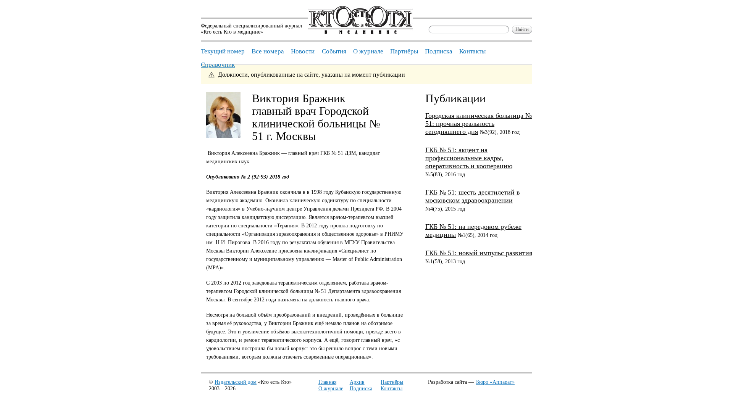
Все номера (268, 51)
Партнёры (392, 382)
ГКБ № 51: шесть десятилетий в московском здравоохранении (472, 196)
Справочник (218, 64)
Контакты (391, 388)
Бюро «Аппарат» (495, 382)
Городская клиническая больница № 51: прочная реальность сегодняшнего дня (478, 123)
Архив (357, 382)
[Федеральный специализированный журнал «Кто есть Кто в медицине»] (360, 32)
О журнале (330, 388)
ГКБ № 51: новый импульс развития (478, 253)
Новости (303, 51)
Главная (327, 382)
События (334, 51)
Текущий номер (223, 51)
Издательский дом (236, 382)
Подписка (361, 388)
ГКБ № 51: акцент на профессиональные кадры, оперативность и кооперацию (468, 158)
